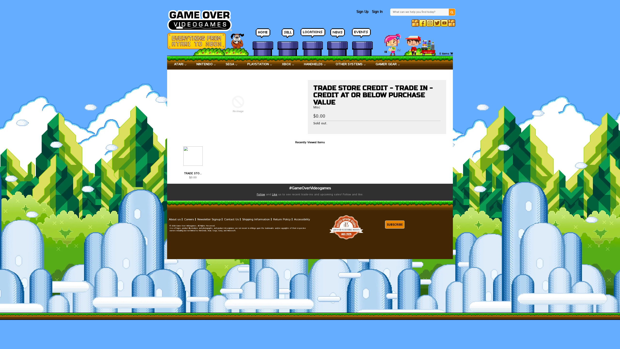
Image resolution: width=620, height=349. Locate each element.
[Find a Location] (313, 35)
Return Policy (282, 219)
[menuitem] (180, 64)
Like (274, 195)
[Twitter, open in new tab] (437, 23)
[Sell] (288, 35)
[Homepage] (202, 19)
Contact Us (231, 219)
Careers (189, 219)
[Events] (362, 35)
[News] (337, 35)
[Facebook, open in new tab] (422, 23)
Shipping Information (256, 219)
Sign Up (362, 11)
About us (175, 219)
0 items (444, 54)
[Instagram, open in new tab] (430, 23)
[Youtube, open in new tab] (444, 23)
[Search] (452, 12)
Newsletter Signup (209, 219)
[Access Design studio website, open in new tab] (346, 227)
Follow (261, 195)
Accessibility (302, 219)
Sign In (377, 11)
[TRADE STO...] (193, 156)
